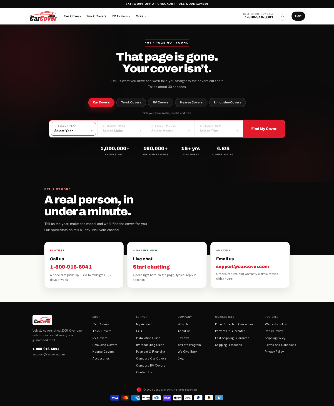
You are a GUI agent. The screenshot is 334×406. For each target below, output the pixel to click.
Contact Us (144, 372)
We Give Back (187, 352)
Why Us (183, 324)
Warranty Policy (276, 324)
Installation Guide (148, 338)
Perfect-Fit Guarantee (230, 331)
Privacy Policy (274, 352)
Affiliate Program (189, 345)
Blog (181, 358)
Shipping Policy (275, 338)
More (141, 16)
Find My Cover (264, 129)
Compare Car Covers (151, 358)
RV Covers (121, 16)
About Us (184, 331)
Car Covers (72, 16)
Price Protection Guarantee (234, 324)
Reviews (183, 338)
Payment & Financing (150, 352)
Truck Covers (96, 16)
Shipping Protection (228, 345)
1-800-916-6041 (45, 349)
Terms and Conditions (280, 345)
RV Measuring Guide (150, 345)
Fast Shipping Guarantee (232, 338)
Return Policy (274, 331)
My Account (144, 324)
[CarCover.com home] (43, 16)
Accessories (101, 358)
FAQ (139, 331)
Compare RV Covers (150, 365)
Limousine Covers (227, 102)
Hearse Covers (191, 102)
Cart (298, 16)
